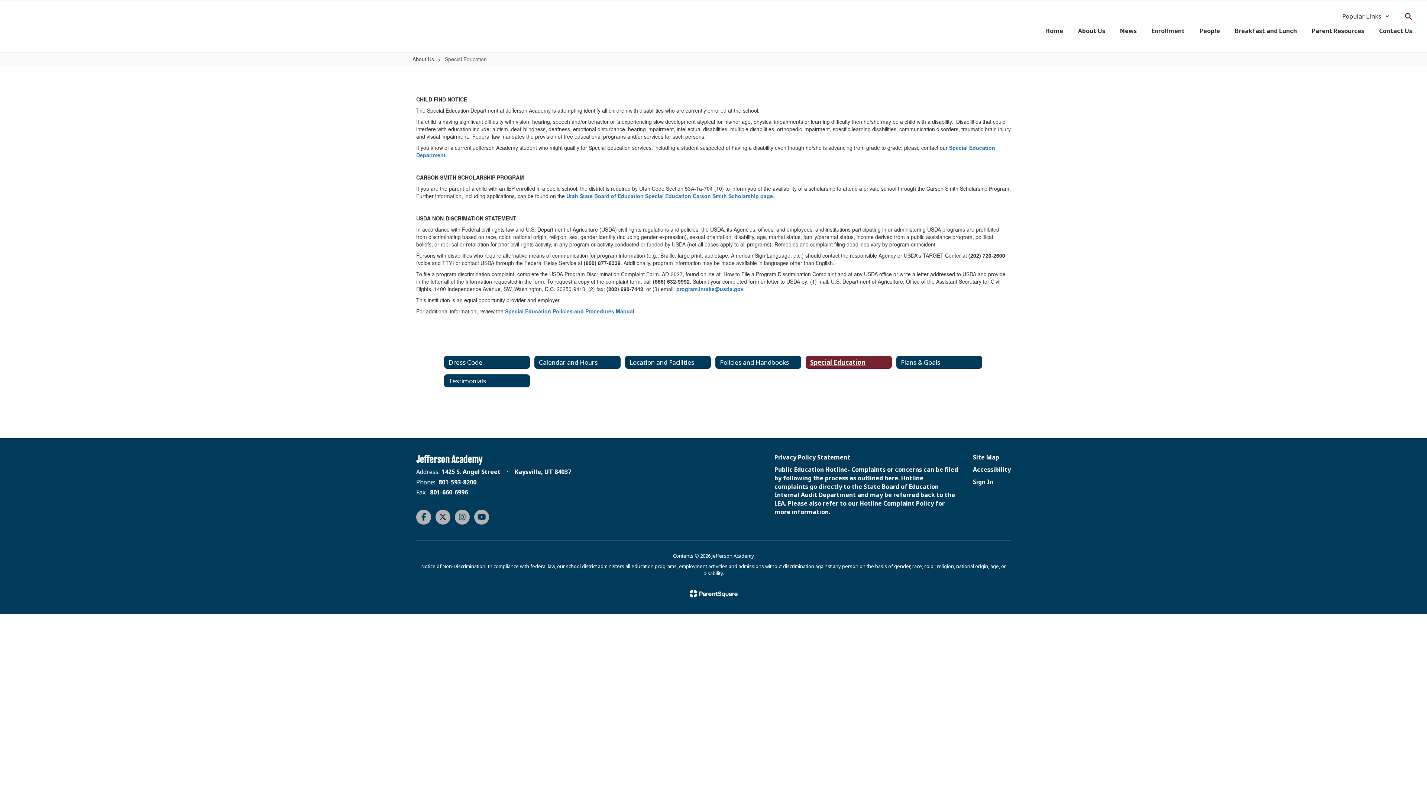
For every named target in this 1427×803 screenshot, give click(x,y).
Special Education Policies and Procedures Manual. (570, 311)
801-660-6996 (449, 492)
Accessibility (992, 469)
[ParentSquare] (714, 593)
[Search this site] (1408, 16)
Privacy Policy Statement (812, 457)
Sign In (983, 482)
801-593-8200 (457, 482)
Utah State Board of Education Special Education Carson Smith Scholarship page (669, 196)
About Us (423, 59)
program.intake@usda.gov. (710, 289)
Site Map (986, 457)
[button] (1365, 16)
